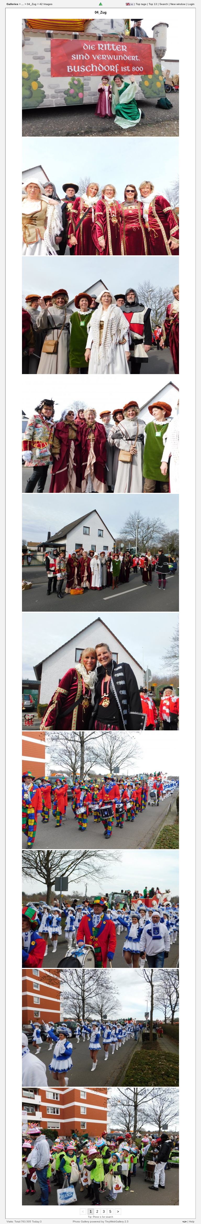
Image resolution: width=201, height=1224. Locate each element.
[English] (128, 4)
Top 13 (153, 4)
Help (191, 1221)
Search (163, 4)
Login (191, 4)
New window (177, 4)
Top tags (141, 4)
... (22, 4)
